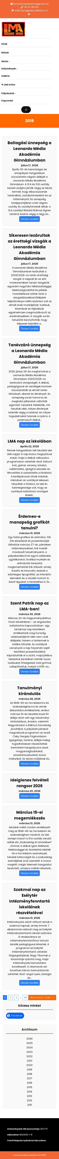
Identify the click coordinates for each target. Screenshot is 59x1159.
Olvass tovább (29, 219)
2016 (29, 1083)
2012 (29, 1100)
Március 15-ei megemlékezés (29, 815)
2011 (29, 1105)
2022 (29, 1056)
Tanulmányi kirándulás (29, 690)
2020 (29, 1065)
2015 (29, 1087)
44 (25, 997)
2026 (29, 1038)
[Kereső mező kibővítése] (26, 109)
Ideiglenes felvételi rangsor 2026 (29, 783)
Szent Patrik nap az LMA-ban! (29, 606)
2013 (29, 1096)
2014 (29, 1091)
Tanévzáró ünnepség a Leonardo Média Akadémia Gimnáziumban (29, 353)
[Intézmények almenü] (17, 68)
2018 (29, 1074)
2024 (29, 1047)
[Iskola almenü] (9, 61)
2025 (29, 1043)
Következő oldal (42, 997)
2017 (29, 1078)
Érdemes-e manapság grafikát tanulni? (29, 522)
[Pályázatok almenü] (15, 93)
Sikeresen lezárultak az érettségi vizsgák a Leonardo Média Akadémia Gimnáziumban (29, 247)
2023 (29, 1052)
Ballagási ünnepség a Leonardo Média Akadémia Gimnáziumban (29, 151)
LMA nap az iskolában (29, 441)
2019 (29, 1069)
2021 (29, 1060)
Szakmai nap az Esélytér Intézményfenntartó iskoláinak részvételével (29, 901)
